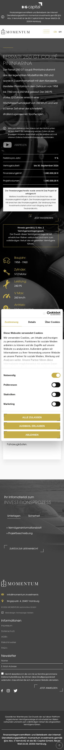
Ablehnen (32, 434)
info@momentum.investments (22, 594)
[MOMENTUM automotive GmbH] (15, 31)
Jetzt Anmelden (48, 688)
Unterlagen (14, 515)
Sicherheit (34, 515)
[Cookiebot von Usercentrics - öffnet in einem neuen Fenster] (46, 313)
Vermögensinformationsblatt (24, 527)
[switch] (56, 384)
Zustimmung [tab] (11, 322)
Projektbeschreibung (20, 533)
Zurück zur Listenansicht (24, 548)
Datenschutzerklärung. (11, 677)
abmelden (53, 680)
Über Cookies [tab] (52, 322)
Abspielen (20, 144)
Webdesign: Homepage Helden (19, 612)
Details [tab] (32, 322)
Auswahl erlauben (32, 426)
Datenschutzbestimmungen (28, 137)
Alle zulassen (32, 417)
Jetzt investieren (43, 218)
